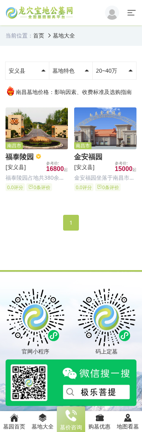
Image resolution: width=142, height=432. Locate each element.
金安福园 (88, 156)
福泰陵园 (20, 156)
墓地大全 (64, 35)
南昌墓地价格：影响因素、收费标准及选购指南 (74, 92)
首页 (38, 35)
